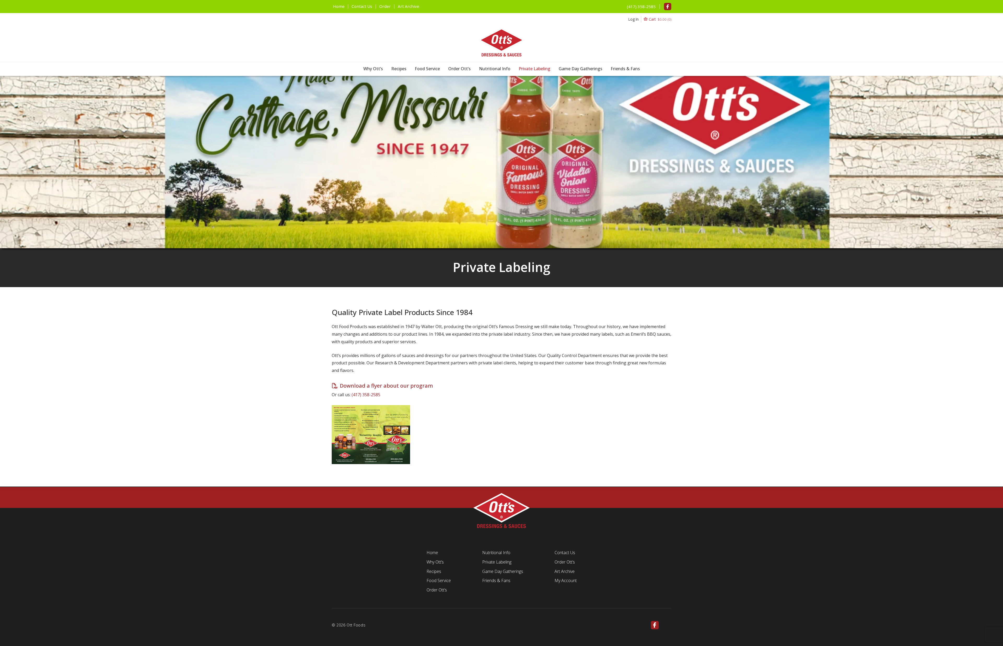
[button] (650, 19)
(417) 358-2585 (641, 6)
